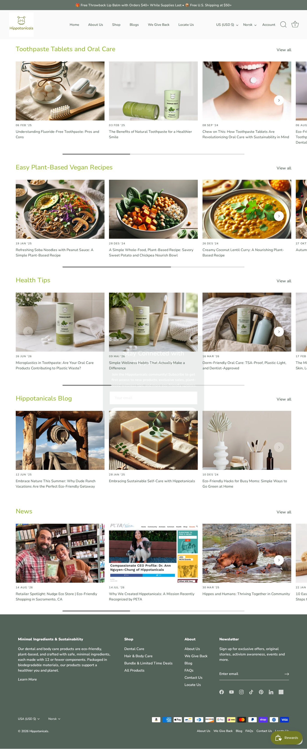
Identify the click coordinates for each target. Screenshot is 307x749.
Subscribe (153, 401)
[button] (28, 100)
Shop (116, 24)
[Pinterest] (158, 414)
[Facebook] (122, 414)
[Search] (283, 25)
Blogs (134, 24)
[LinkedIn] (167, 414)
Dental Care (134, 649)
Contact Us (193, 677)
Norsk (247, 25)
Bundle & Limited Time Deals (148, 663)
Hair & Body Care (138, 656)
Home (74, 24)
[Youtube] (131, 414)
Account (268, 24)
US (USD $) (225, 25)
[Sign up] (287, 674)
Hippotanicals (38, 731)
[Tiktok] (149, 414)
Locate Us (186, 24)
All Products (134, 670)
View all (284, 50)
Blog (188, 663)
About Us (95, 24)
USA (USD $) (27, 719)
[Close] (198, 328)
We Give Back (158, 24)
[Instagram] (140, 414)
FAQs (189, 670)
